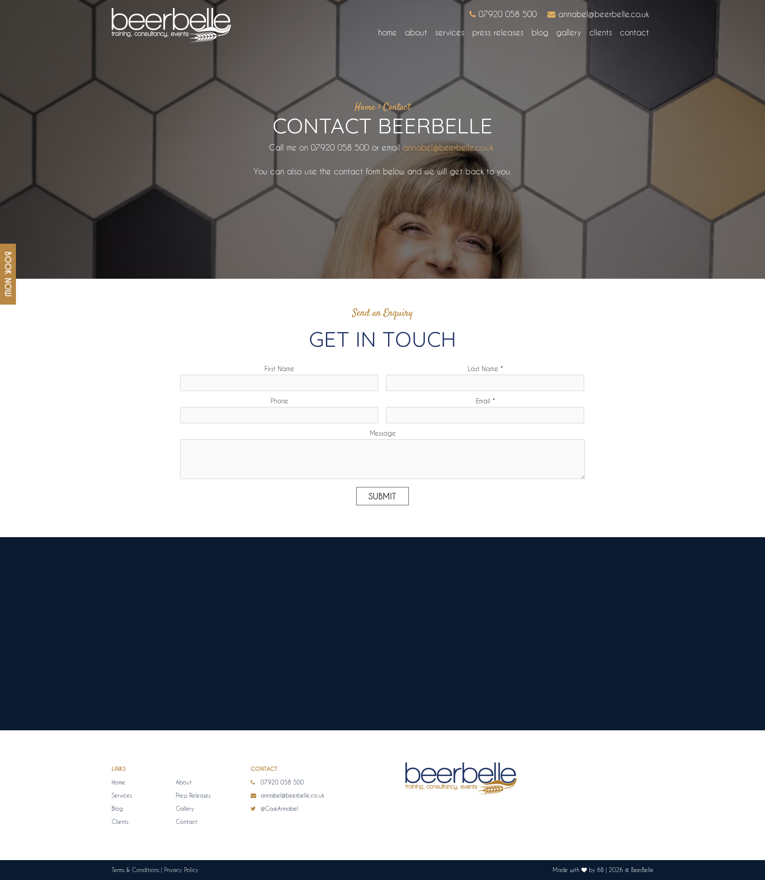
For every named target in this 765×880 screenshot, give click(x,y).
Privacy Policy (181, 869)
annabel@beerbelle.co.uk (448, 147)
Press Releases (498, 32)
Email (485, 401)
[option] (382, 661)
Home (387, 32)
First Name (279, 368)
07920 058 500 (281, 782)
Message (383, 433)
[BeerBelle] (171, 25)
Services (449, 32)
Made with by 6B (578, 869)
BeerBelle (642, 869)
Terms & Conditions (135, 869)
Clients (600, 32)
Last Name (485, 368)
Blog (540, 32)
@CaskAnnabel (278, 808)
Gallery (568, 32)
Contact (634, 32)
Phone (279, 401)
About (416, 32)
